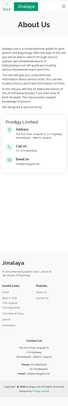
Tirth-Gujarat (9, 303)
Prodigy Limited (40, 391)
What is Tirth (9, 298)
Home (5, 292)
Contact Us (42, 298)
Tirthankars (9, 325)
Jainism (6, 319)
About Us (41, 292)
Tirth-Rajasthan (11, 307)
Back (7, 9)
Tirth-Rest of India (12, 313)
